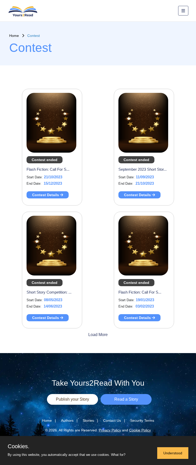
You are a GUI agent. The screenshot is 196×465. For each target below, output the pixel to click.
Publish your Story (72, 399)
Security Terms (142, 420)
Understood (172, 453)
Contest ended (44, 160)
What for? (118, 455)
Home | (49, 420)
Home (15, 36)
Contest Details (46, 195)
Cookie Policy (140, 430)
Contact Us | (114, 420)
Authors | (69, 420)
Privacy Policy (110, 430)
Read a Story (126, 399)
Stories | (90, 420)
